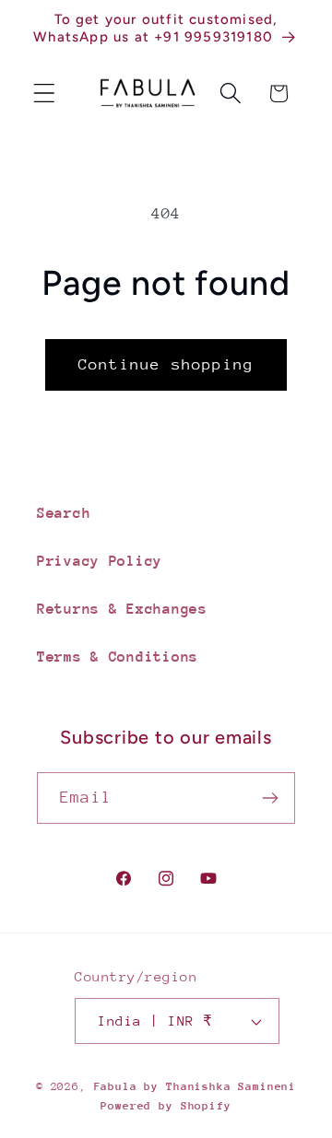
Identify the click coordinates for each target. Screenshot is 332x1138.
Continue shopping (166, 364)
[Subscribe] (269, 798)
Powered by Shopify (166, 1105)
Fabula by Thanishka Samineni (195, 1086)
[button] (44, 93)
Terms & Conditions (117, 657)
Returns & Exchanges (122, 609)
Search (63, 513)
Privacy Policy (99, 561)
